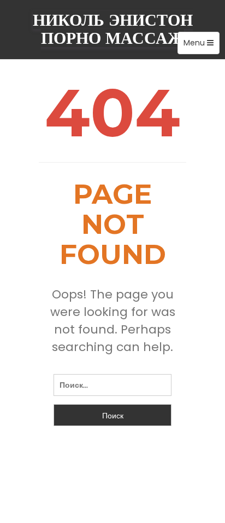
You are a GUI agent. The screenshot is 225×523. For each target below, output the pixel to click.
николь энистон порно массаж (113, 29)
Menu (201, 45)
